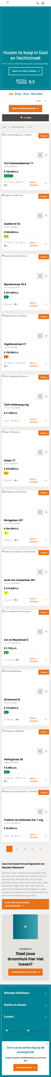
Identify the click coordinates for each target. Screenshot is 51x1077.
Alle (11, 93)
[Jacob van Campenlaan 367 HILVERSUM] (25, 562)
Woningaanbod (17, 127)
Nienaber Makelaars (16, 992)
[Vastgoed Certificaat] (19, 1033)
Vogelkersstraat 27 (15, 344)
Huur (26, 93)
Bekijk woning (34, 184)
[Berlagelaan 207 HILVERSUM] (25, 502)
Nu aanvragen (24, 1067)
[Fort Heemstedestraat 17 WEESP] (25, 145)
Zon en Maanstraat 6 (16, 640)
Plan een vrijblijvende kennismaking (17, 904)
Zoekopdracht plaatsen (24, 972)
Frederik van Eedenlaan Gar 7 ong (23, 820)
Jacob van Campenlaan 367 (19, 580)
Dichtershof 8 (12, 699)
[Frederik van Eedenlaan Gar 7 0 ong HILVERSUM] (25, 802)
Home (4, 127)
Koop (18, 93)
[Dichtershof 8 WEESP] (25, 682)
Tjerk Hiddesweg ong (16, 404)
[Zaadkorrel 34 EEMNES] (25, 206)
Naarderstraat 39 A (15, 284)
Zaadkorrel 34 (12, 224)
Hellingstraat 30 (13, 759)
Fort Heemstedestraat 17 (18, 163)
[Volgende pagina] (40, 849)
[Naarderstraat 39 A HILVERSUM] (25, 266)
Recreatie (36, 93)
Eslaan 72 (9, 460)
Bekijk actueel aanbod (24, 71)
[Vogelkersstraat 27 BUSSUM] (25, 326)
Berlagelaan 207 (13, 520)
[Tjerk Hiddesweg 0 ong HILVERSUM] (25, 387)
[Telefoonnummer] (38, 3)
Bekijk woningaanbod (24, 108)
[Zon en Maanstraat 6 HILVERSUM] (25, 622)
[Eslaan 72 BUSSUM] (25, 443)
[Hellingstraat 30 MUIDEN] (25, 741)
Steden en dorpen (15, 1004)
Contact (9, 1016)
